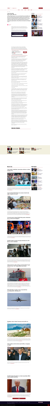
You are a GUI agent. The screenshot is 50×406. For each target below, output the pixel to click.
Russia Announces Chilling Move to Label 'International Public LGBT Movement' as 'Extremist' (15, 149)
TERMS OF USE (26, 402)
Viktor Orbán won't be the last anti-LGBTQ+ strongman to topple (18, 344)
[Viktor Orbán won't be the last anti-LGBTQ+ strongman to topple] (19, 353)
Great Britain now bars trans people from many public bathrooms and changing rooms (27, 149)
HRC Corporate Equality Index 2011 (39, 149)
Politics (38, 172)
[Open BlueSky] (13, 8)
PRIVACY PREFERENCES (23, 402)
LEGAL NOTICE (29, 402)
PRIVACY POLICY (20, 402)
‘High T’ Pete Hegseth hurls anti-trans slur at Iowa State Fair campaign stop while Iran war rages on (40, 185)
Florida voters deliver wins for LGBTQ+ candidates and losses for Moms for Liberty (40, 182)
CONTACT (8, 402)
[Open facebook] (12, 8)
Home (7, 11)
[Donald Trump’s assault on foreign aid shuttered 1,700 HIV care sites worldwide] (19, 250)
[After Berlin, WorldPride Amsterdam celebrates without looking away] (19, 179)
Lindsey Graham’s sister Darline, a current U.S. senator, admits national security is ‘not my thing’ (40, 24)
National (38, 22)
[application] (37, 33)
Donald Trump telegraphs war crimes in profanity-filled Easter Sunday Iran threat (18, 376)
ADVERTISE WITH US (16, 402)
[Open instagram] (15, 8)
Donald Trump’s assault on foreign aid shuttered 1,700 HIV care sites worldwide (18, 241)
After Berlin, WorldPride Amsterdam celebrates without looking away (18, 170)
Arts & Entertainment (39, 187)
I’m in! (25, 35)
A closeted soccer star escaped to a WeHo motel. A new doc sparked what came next (40, 189)
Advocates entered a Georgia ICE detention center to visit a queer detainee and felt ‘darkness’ (40, 28)
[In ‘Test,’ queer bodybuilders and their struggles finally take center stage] (34, 16)
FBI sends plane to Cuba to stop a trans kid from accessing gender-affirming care (17, 290)
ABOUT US (10, 402)
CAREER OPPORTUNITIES (13, 402)
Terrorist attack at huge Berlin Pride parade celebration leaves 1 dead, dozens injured (18, 218)
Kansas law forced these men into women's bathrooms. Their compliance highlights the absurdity (40, 174)
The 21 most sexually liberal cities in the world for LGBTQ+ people (15, 152)
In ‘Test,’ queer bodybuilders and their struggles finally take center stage (40, 17)
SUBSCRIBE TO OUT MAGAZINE (9, 8)
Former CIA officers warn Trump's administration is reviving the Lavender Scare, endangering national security (40, 21)
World (9, 11)
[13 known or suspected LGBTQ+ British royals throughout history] (21, 152)
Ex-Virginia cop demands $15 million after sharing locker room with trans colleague (40, 178)
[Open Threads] (14, 8)
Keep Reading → (28, 214)
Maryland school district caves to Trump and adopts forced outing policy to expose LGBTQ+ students (40, 170)
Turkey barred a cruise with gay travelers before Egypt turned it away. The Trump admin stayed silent (18, 265)
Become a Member (25, 52)
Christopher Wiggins (9, 378)
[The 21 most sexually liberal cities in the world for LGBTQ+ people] (9, 152)
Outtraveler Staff (10, 24)
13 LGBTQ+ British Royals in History (27, 152)
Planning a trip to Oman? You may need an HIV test (17, 321)
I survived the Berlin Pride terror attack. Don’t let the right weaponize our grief (18, 193)
